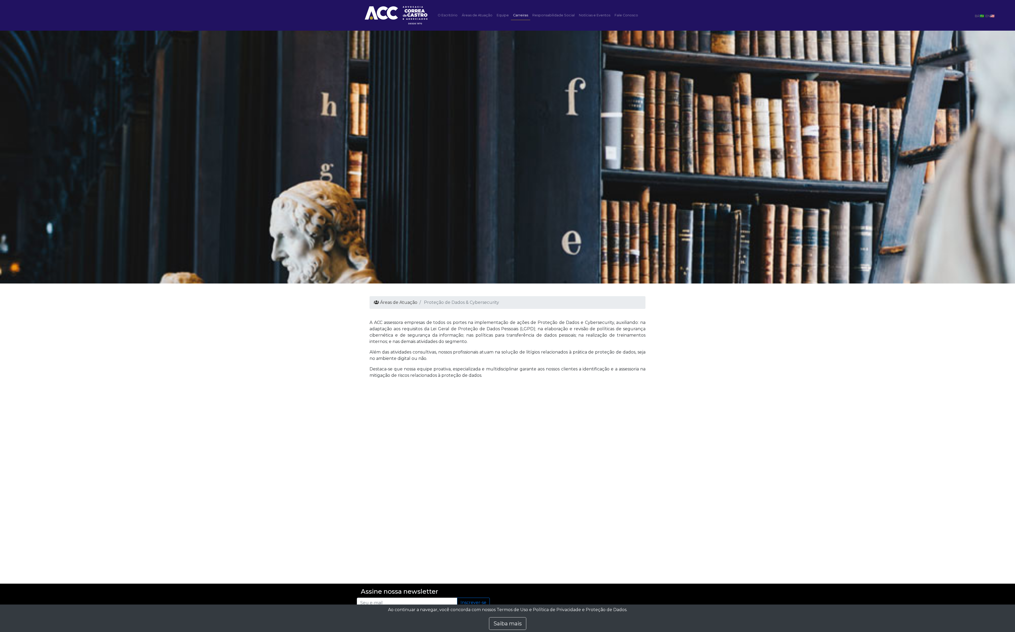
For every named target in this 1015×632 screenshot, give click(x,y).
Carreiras (520, 15)
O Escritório (448, 15)
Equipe (503, 15)
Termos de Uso (512, 609)
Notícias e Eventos (594, 15)
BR (977, 16)
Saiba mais (507, 623)
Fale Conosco (626, 15)
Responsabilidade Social (553, 15)
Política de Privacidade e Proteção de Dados (579, 609)
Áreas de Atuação (477, 15)
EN (987, 16)
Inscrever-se (473, 602)
